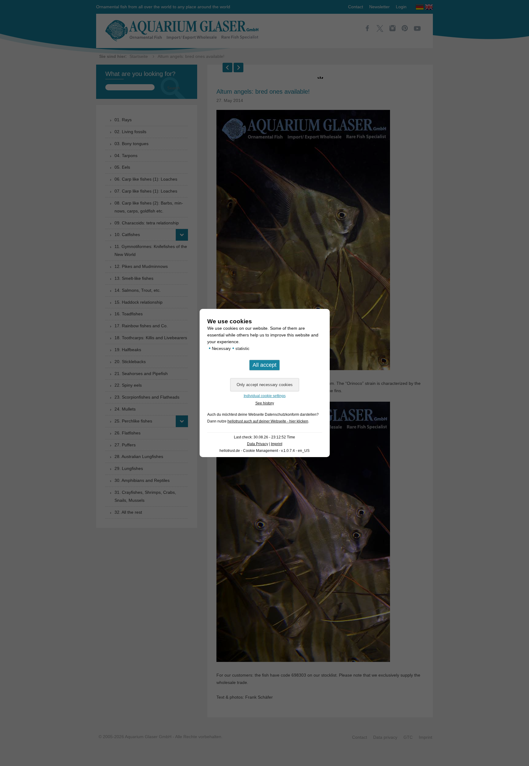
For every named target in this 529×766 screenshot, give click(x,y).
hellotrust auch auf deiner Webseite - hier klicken (267, 421)
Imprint (276, 444)
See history (264, 403)
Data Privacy (257, 444)
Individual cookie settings (265, 396)
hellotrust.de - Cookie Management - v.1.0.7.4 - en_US (264, 451)
